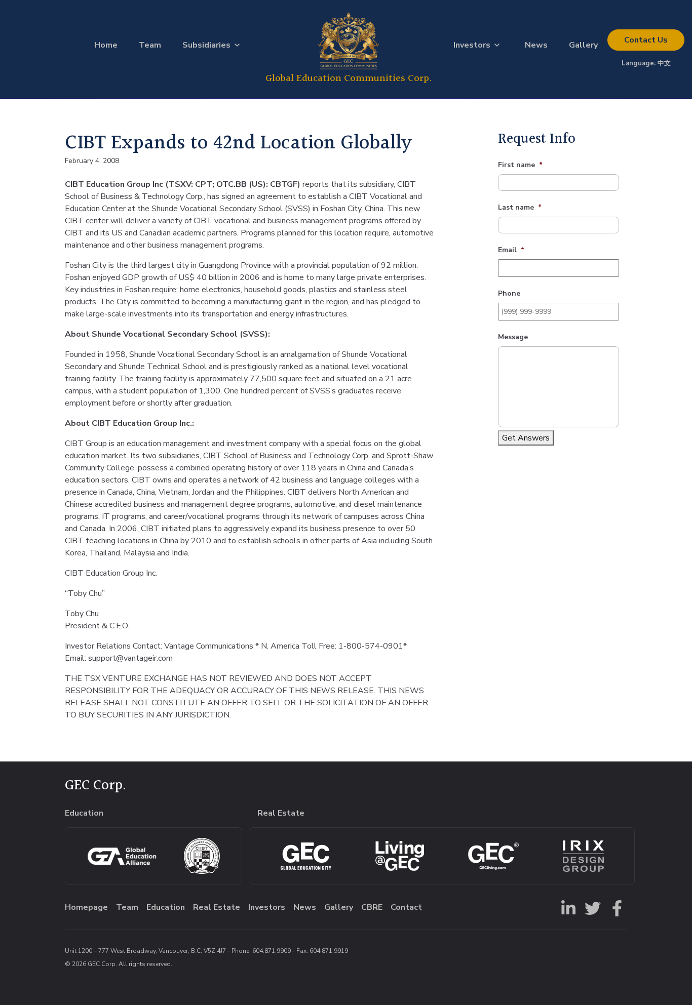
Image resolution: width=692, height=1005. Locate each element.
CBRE (371, 907)
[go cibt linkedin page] (566, 907)
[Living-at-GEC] (399, 856)
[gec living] (306, 856)
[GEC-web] (493, 856)
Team (150, 45)
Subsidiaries (206, 45)
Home (106, 45)
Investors (471, 45)
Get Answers (526, 438)
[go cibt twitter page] (591, 907)
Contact (646, 40)
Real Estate (216, 907)
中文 (664, 63)
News (536, 45)
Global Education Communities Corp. (348, 78)
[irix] (583, 856)
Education (165, 907)
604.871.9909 (271, 951)
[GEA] (122, 856)
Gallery (583, 45)
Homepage (86, 907)
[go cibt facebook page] (615, 907)
